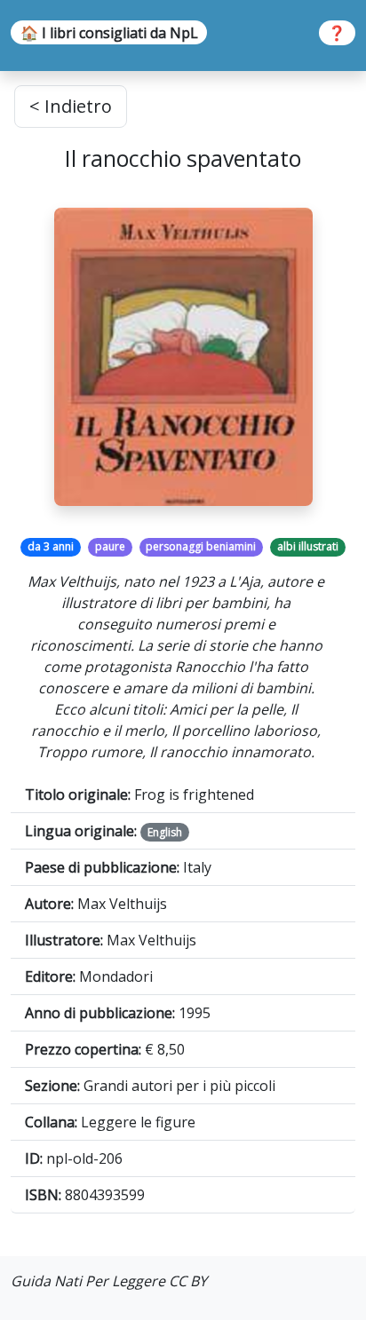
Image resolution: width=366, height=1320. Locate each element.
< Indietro (70, 106)
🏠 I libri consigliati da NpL (109, 33)
